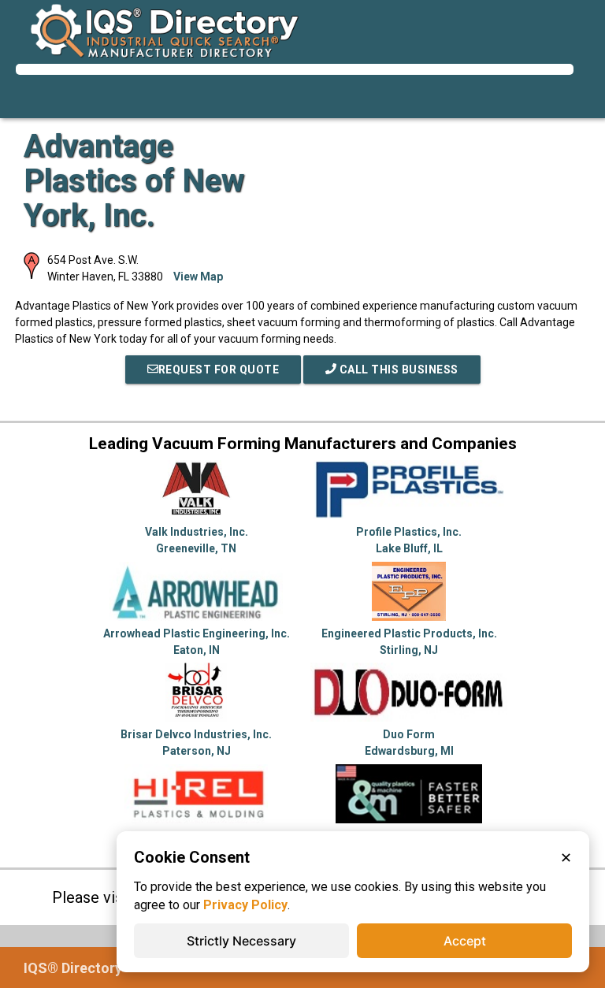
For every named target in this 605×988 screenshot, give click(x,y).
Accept (465, 941)
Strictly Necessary (241, 941)
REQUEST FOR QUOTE (219, 369)
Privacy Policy (245, 904)
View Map (198, 276)
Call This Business (397, 369)
